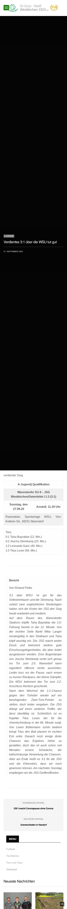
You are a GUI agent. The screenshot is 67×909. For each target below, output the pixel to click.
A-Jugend (9, 236)
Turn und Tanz (14, 862)
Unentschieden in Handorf (33, 824)
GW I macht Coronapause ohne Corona (33, 808)
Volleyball (11, 869)
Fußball (10, 849)
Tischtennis (12, 855)
